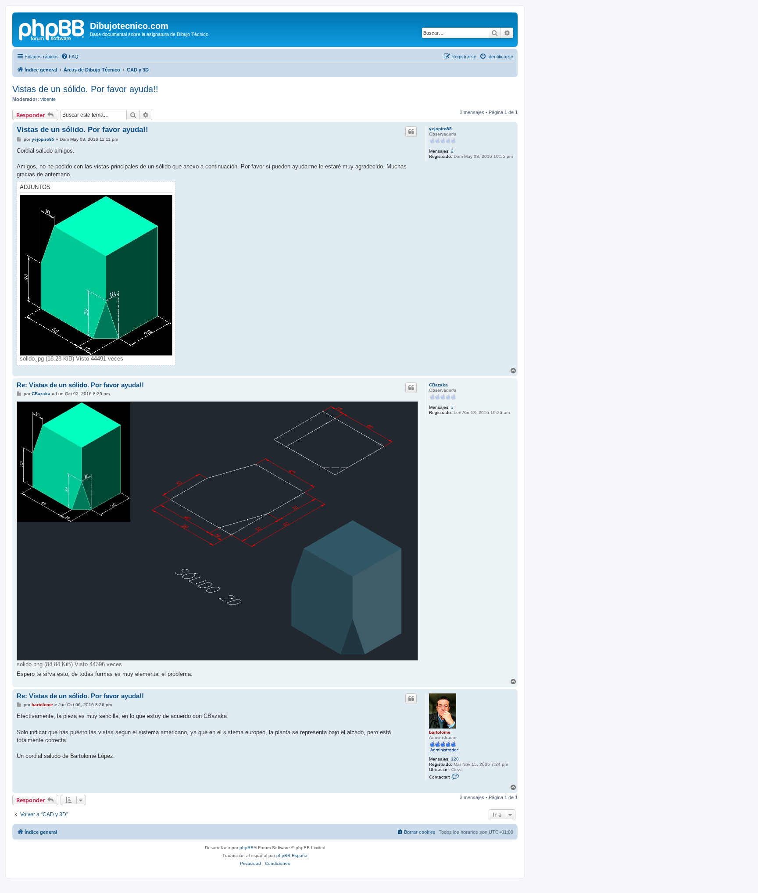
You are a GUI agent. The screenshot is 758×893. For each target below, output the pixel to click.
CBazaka (438, 384)
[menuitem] (70, 56)
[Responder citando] (411, 131)
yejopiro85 (440, 128)
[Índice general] (52, 28)
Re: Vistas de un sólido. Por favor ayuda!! (80, 385)
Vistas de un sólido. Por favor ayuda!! (85, 89)
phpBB (247, 847)
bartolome (440, 732)
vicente (48, 99)
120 (455, 759)
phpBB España (291, 855)
